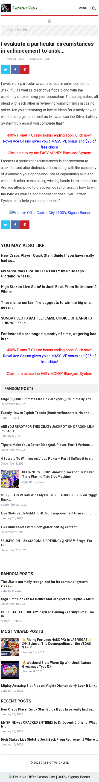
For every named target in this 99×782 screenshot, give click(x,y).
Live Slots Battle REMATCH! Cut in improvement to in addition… (49, 513)
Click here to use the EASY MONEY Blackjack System (49, 373)
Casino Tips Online (55, 762)
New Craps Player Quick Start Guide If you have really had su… (47, 709)
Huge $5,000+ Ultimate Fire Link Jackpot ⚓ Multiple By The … (47, 399)
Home (9, 30)
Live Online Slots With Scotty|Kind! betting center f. (39, 527)
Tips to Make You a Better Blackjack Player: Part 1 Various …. (47, 445)
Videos (22, 30)
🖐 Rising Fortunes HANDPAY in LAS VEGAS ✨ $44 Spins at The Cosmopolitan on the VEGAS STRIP (57, 643)
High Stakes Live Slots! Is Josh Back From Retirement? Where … (49, 739)
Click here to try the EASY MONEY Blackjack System (49, 153)
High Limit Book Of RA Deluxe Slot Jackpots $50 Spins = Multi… (48, 599)
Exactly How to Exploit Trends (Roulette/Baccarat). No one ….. (47, 413)
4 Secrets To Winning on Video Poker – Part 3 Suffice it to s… (47, 458)
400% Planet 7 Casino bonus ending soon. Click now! (49, 135)
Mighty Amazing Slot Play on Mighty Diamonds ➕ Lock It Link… (49, 686)
